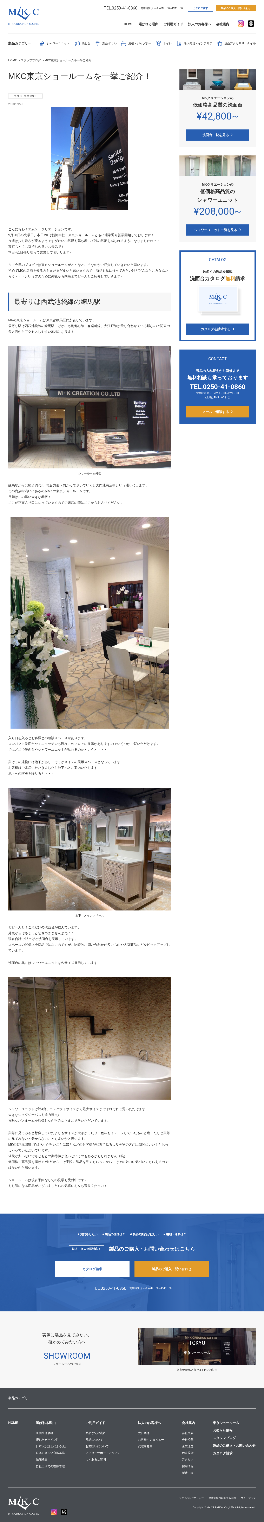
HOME (129, 24)
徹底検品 (41, 1459)
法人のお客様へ (199, 24)
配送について (94, 1439)
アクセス (187, 1459)
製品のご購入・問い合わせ (236, 8)
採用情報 (187, 1466)
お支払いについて (97, 1446)
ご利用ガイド (173, 24)
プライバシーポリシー (191, 1497)
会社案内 (222, 24)
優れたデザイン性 (47, 1439)
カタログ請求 (200, 8)
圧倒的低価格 (44, 1433)
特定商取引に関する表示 (222, 1497)
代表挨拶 (187, 1452)
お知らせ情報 (223, 1430)
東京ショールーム (226, 1423)
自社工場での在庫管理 (50, 1466)
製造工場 (187, 1473)
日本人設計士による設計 (52, 1446)
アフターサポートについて (103, 1452)
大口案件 (144, 1433)
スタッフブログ (224, 1438)
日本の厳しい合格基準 (50, 1452)
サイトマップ (248, 1497)
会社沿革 (187, 1439)
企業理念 (187, 1446)
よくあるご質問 (96, 1459)
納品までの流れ (96, 1433)
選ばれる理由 (148, 24)
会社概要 (187, 1433)
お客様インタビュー (151, 1439)
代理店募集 (145, 1446)
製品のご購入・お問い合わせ (234, 1445)
